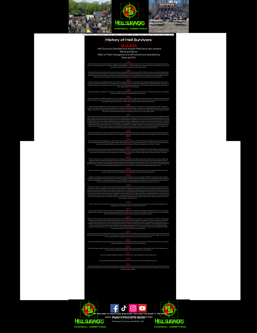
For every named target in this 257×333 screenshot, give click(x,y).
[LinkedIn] (102, 321)
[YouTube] (142, 308)
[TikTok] (124, 308)
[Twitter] (100, 321)
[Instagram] (133, 308)
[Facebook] (114, 308)
